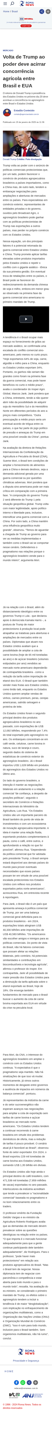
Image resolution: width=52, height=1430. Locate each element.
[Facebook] (16, 1382)
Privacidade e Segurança (26, 1361)
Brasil (15, 11)
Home (6, 11)
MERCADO (8, 50)
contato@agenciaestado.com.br (26, 114)
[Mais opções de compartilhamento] (48, 11)
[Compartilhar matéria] (41, 11)
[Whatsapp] (22, 1382)
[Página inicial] (26, 1352)
